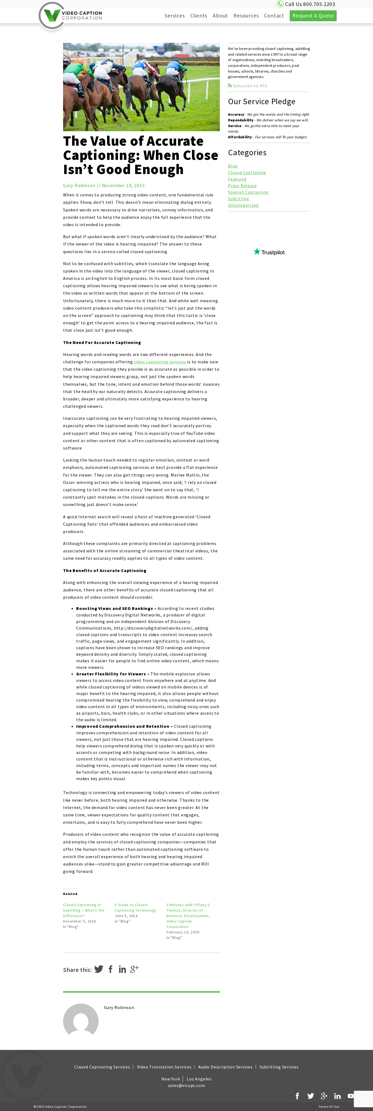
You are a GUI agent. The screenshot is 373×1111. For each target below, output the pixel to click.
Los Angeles (199, 1079)
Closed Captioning (247, 172)
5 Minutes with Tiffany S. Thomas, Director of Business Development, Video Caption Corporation (189, 915)
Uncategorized (243, 205)
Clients (199, 15)
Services (169, 15)
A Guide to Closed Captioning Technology (135, 907)
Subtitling (238, 198)
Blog (233, 166)
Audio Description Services (225, 1067)
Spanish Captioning (248, 192)
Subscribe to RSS (250, 85)
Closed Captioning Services (102, 1067)
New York (170, 1079)
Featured (237, 179)
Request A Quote (313, 15)
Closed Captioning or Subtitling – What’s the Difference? (83, 910)
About (215, 15)
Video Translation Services (164, 1067)
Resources (240, 15)
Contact (274, 15)
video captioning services (160, 361)
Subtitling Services (279, 1067)
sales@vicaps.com (186, 1085)
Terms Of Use (328, 1106)
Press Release (242, 185)
